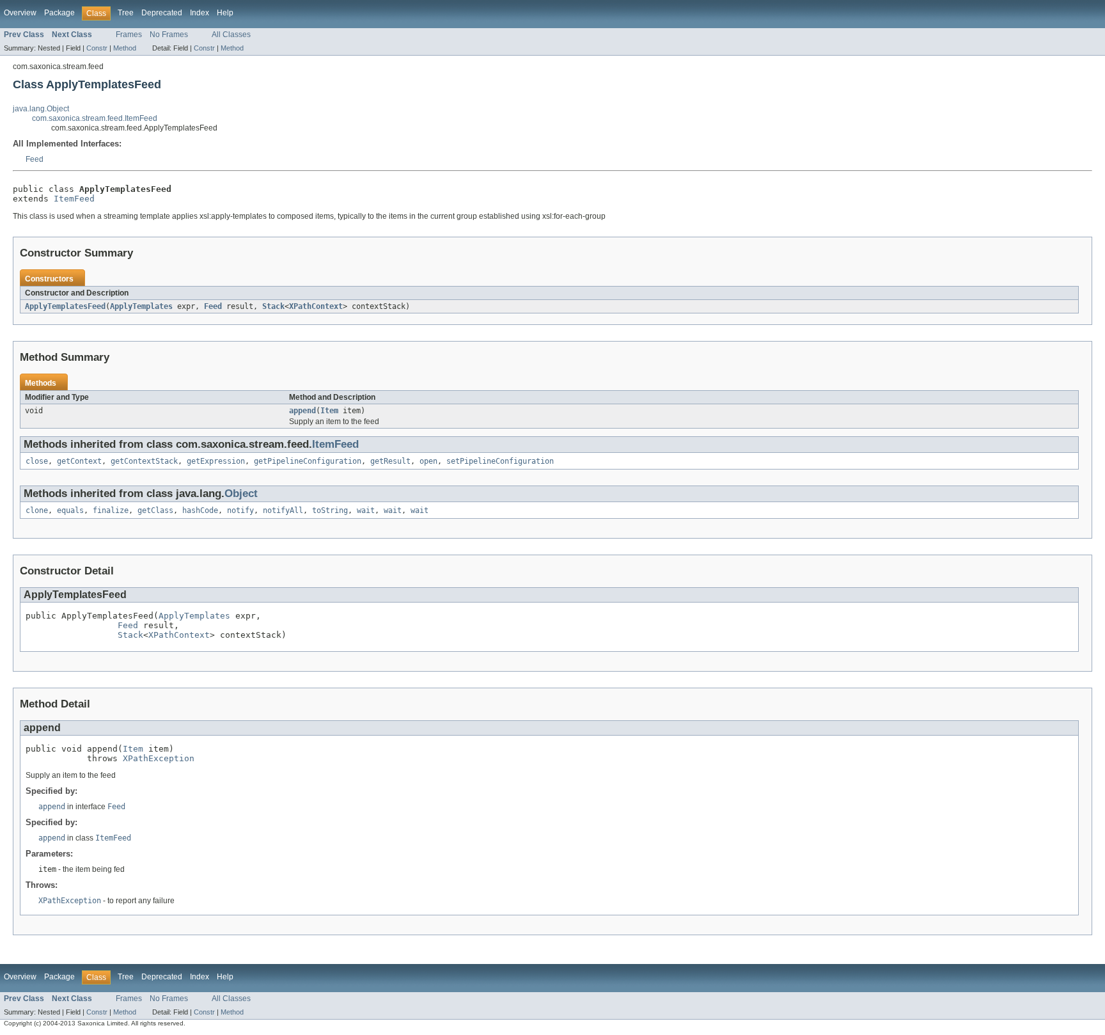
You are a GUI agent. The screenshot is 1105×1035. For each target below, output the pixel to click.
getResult (390, 461)
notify (240, 510)
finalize (111, 510)
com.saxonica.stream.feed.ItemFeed (94, 118)
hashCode (200, 510)
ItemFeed (74, 198)
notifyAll (283, 510)
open (428, 461)
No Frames (169, 34)
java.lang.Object (41, 108)
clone (37, 510)
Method (124, 48)
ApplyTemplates (141, 306)
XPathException (158, 758)
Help (225, 12)
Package (59, 12)
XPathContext (316, 306)
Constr (96, 48)
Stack (273, 306)
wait (366, 510)
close (37, 461)
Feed (34, 159)
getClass (155, 510)
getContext (79, 461)
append (302, 410)
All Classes (231, 34)
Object (241, 493)
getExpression (216, 461)
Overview (20, 12)
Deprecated (161, 12)
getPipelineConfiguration (307, 461)
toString (330, 510)
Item (329, 410)
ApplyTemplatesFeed (65, 306)
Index (199, 12)
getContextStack (144, 461)
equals (70, 510)
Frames (129, 34)
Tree (126, 12)
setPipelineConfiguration (500, 461)
